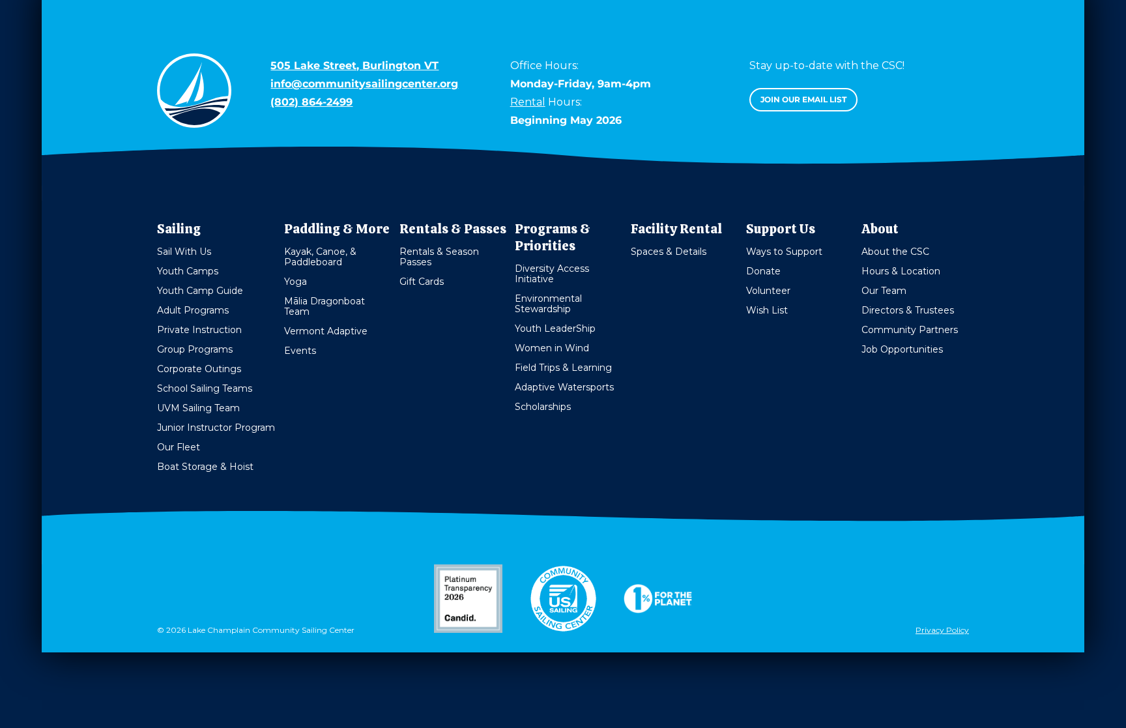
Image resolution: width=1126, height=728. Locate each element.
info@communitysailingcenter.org (364, 84)
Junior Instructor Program (216, 427)
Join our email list (803, 99)
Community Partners (909, 330)
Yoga (295, 281)
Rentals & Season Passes (439, 257)
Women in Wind (552, 348)
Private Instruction (199, 330)
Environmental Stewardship (548, 304)
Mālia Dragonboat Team (324, 306)
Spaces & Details (668, 251)
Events (300, 351)
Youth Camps (187, 271)
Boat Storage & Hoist (205, 467)
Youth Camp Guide (200, 291)
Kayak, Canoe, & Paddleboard (320, 257)
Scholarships (543, 407)
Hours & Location (900, 271)
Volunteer (768, 291)
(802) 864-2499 (311, 102)
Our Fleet (178, 447)
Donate (763, 271)
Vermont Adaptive (326, 331)
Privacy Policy (942, 630)
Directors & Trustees (907, 310)
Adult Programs (193, 310)
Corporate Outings (199, 369)
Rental (527, 102)
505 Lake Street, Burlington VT (354, 65)
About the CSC (895, 251)
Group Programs (195, 349)
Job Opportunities (902, 349)
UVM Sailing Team (198, 408)
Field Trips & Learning (563, 367)
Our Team (883, 291)
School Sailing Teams (204, 388)
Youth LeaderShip (555, 328)
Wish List (767, 310)
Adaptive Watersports (564, 387)
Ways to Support (784, 251)
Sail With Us (184, 251)
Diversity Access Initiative (552, 274)
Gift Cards (421, 281)
